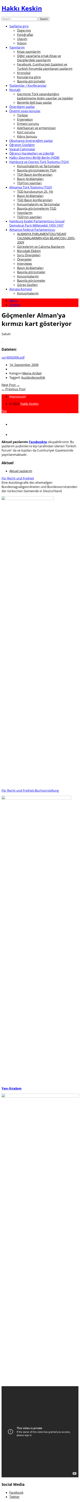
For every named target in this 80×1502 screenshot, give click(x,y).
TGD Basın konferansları (34, 200)
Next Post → (11, 385)
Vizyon (22, 43)
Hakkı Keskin (22, 8)
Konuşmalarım (28, 276)
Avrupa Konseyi (20, 289)
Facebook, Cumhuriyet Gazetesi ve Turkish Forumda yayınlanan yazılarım (44, 66)
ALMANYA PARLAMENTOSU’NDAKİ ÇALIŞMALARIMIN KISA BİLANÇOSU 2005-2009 (46, 238)
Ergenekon (25, 119)
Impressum (17, 396)
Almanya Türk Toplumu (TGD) (30, 187)
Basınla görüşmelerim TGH (36, 170)
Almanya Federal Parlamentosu (32, 230)
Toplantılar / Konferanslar (28, 85)
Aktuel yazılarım (20, 471)
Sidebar (15, 305)
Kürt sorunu (26, 132)
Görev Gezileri (27, 285)
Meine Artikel (32, 373)
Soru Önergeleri (28, 255)
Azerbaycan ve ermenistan (36, 128)
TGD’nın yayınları (29, 217)
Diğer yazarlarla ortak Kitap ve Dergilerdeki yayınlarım (39, 58)
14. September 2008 (23, 365)
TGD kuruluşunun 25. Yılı (35, 191)
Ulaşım (22, 39)
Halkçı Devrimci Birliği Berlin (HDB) (34, 158)
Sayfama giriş (19, 26)
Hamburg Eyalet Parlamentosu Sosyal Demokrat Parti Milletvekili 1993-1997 (36, 223)
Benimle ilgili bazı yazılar (34, 102)
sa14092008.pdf (13, 357)
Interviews (24, 264)
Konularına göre (29, 77)
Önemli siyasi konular (25, 111)
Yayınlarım (17, 47)
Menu (13, 301)
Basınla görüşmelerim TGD (36, 208)
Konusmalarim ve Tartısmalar (38, 166)
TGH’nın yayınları (29, 183)
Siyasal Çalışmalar (22, 149)
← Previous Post (14, 389)
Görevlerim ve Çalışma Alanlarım (41, 247)
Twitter (14, 1497)
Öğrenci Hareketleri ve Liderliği (31, 153)
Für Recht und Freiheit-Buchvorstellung (30, 790)
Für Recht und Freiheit (18, 478)
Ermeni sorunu (28, 124)
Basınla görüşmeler (31, 81)
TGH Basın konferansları (34, 174)
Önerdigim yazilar (22, 107)
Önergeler (24, 259)
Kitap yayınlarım (29, 52)
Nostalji (14, 90)
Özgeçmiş (24, 30)
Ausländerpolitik (33, 377)
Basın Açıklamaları (30, 179)
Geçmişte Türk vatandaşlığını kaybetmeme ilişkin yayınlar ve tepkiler (45, 96)
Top (4, 411)
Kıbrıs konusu (27, 136)
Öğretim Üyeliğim (22, 145)
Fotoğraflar (25, 35)
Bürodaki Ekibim (29, 251)
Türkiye (22, 115)
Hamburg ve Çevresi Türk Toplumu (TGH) (39, 162)
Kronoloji (23, 73)
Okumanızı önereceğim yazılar (31, 141)
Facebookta (38, 442)
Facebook (16, 1492)
